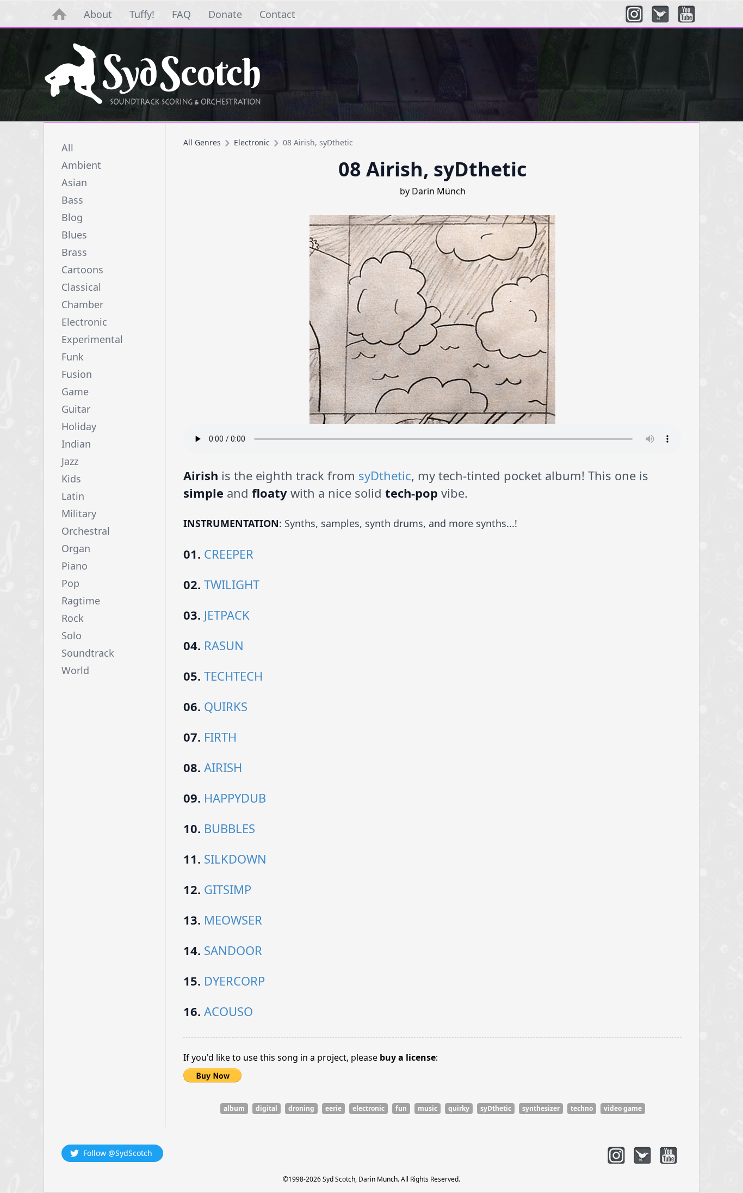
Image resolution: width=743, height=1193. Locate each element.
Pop (70, 583)
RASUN (224, 645)
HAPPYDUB (235, 798)
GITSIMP (227, 889)
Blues (74, 234)
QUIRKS (225, 706)
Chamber (82, 304)
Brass (74, 252)
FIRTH (220, 737)
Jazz (69, 461)
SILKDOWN (235, 859)
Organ (75, 548)
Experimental (92, 339)
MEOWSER (233, 919)
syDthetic (384, 475)
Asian (74, 182)
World (75, 670)
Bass (72, 199)
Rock (72, 618)
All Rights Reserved (430, 1179)
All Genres (202, 142)
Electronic (84, 321)
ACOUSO (228, 1011)
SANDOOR (233, 950)
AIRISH (223, 767)
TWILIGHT (231, 584)
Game (75, 391)
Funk (72, 356)
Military (78, 513)
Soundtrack (87, 652)
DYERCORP (234, 980)
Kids (71, 478)
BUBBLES (229, 828)
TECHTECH (233, 676)
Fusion (76, 374)
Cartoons (82, 269)
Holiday (78, 426)
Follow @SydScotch (117, 1153)
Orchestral (85, 530)
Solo (71, 635)
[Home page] (371, 74)
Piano (74, 565)
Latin (72, 496)
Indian (76, 443)
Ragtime (80, 600)
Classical (81, 286)
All (67, 147)
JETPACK (227, 615)
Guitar (75, 408)
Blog (72, 217)
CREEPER (228, 554)
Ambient (81, 165)
